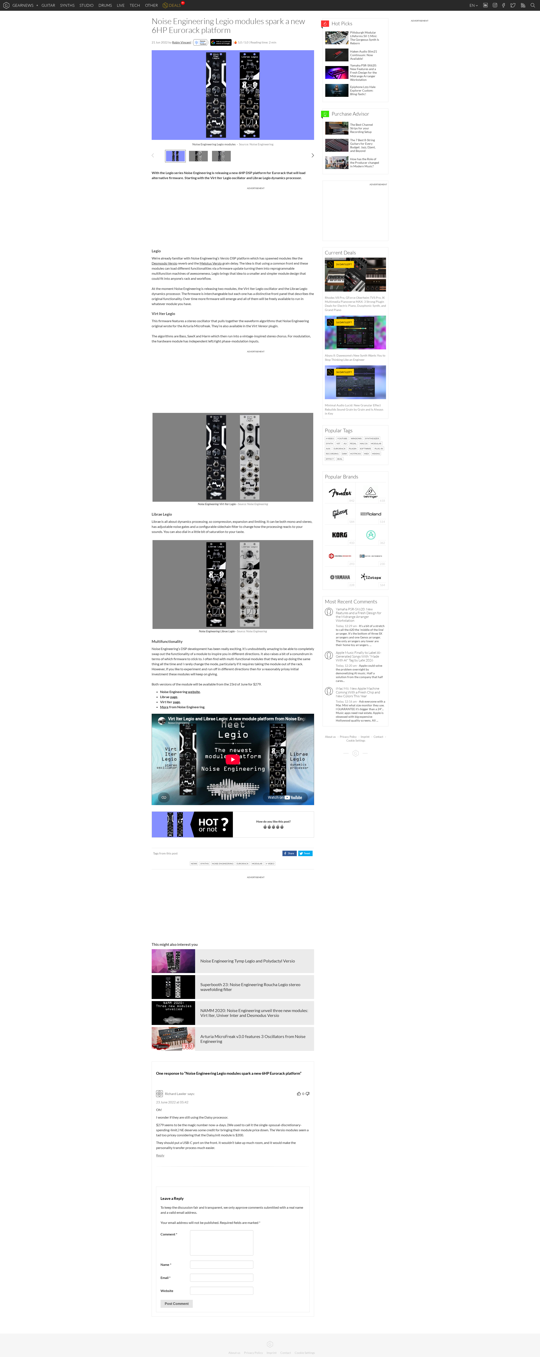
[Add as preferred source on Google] (221, 42)
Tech (135, 5)
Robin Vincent (181, 42)
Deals (175, 5)
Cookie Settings (355, 740)
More (164, 707)
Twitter (512, 5)
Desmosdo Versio (164, 263)
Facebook (503, 5)
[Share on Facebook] (289, 853)
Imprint (365, 736)
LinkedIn (485, 5)
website (194, 692)
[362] (370, 534)
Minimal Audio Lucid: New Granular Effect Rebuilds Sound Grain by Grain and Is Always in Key (354, 392)
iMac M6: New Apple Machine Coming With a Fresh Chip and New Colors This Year (358, 692)
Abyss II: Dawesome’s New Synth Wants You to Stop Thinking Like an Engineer (355, 341)
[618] (370, 492)
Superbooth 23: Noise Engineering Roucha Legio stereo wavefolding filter (250, 987)
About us (330, 736)
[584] (340, 513)
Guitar (48, 5)
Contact (378, 736)
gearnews (22, 5)
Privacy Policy (348, 736)
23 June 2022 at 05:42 (172, 1102)
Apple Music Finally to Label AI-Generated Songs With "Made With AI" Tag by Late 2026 (358, 656)
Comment (169, 1234)
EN (472, 5)
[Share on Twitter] (305, 853)
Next (310, 155)
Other (151, 5)
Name (166, 1264)
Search (533, 5)
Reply (160, 1155)
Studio (86, 5)
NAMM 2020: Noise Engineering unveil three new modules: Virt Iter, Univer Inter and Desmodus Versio (254, 1013)
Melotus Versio (211, 263)
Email (165, 1278)
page (173, 697)
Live (121, 5)
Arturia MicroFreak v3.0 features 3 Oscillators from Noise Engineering (252, 1039)
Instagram (495, 5)
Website (167, 1291)
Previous (155, 155)
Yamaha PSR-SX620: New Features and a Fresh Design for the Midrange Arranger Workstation (358, 615)
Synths (67, 5)
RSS (522, 5)
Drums (105, 5)
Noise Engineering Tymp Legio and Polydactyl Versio (247, 960)
